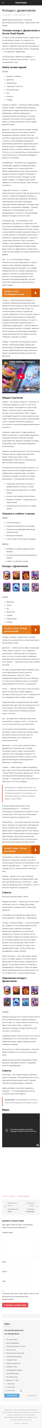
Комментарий (7, 1232)
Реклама (24, 1423)
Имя (4, 1262)
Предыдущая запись (13, 1207)
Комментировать (24, 1196)
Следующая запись (30, 1207)
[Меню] (3, 3)
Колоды (12, 1196)
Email (4, 1271)
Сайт (4, 1281)
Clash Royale (21, 3)
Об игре (17, 1423)
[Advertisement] (21, 1171)
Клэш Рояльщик (19, 15)
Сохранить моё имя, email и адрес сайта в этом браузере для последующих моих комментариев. (20, 1296)
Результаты (31, 1395)
